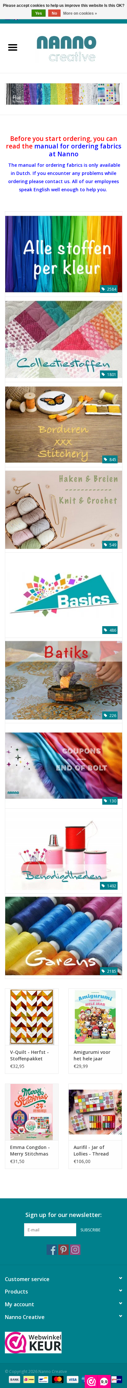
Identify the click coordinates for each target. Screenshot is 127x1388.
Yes (38, 13)
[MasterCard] (57, 1379)
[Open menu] (12, 47)
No (54, 13)
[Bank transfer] (14, 1379)
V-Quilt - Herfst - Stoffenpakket (29, 1055)
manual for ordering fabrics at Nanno (77, 150)
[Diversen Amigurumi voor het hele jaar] (95, 1016)
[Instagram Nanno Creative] (75, 1249)
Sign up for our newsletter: (63, 1214)
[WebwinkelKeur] (63, 1342)
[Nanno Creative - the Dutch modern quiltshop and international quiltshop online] (76, 47)
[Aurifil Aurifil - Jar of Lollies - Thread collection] (95, 1112)
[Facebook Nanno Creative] (52, 1249)
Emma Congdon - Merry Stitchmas (30, 1150)
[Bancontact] (42, 1379)
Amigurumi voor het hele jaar (92, 1055)
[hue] (63, 93)
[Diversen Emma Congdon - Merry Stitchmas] (32, 1112)
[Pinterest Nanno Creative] (63, 1249)
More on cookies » (80, 13)
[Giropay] (115, 1379)
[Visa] (71, 1379)
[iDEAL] (28, 1379)
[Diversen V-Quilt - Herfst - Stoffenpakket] (32, 1016)
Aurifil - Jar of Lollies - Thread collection (91, 1150)
